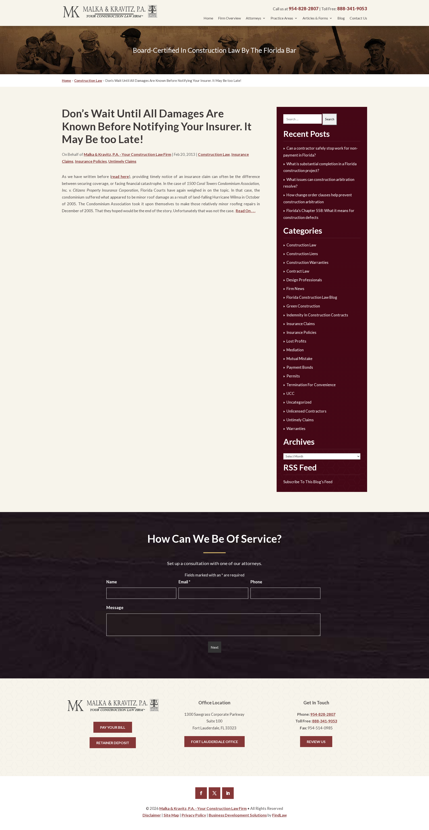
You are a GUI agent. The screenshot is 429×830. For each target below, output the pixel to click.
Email (184, 581)
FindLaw (279, 815)
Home (208, 18)
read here (120, 176)
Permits (293, 376)
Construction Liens (302, 253)
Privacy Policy (194, 815)
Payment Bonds (299, 367)
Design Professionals (304, 279)
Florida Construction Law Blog (311, 297)
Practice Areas (282, 18)
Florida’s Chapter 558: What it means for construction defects (318, 214)
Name (111, 581)
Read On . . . (245, 210)
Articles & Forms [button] (315, 18)
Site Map (171, 815)
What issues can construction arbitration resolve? (318, 183)
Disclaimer (152, 815)
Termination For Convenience (311, 384)
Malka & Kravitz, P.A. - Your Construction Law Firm (127, 154)
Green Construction (303, 306)
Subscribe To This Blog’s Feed (307, 481)
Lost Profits (296, 341)
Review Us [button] (316, 741)
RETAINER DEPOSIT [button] (112, 743)
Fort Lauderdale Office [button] (214, 741)
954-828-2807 (304, 8)
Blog (341, 18)
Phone (256, 581)
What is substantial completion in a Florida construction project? (320, 167)
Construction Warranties (307, 262)
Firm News (295, 288)
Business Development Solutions (238, 815)
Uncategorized (298, 402)
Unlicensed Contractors (306, 411)
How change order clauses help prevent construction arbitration (317, 198)
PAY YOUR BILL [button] (112, 727)
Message (114, 607)
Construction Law (214, 154)
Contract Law (297, 271)
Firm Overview (229, 18)
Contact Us (358, 18)
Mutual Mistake (299, 358)
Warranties (295, 428)
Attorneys (253, 18)
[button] (424, 825)
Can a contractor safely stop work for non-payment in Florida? (320, 151)
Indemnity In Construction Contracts (317, 315)
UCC (290, 393)
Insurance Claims (300, 323)
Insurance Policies (91, 161)
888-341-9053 (352, 8)
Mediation (295, 349)
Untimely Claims (122, 161)
